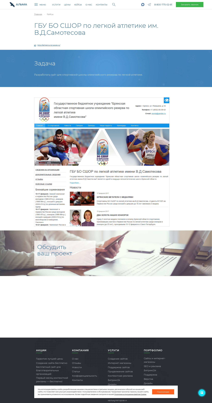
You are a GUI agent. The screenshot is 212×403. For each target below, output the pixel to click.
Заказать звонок (190, 4)
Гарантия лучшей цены (49, 358)
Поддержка (150, 374)
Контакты (101, 5)
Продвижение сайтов (120, 371)
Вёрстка (148, 379)
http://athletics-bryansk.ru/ (48, 45)
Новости (77, 367)
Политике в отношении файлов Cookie (130, 394)
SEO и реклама (152, 366)
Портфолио (153, 350)
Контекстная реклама (120, 376)
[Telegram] (149, 4)
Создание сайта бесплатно (51, 363)
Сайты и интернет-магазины (154, 360)
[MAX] (143, 4)
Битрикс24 (114, 380)
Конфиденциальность (84, 376)
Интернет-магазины (119, 363)
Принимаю (163, 392)
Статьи (76, 371)
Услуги (56, 5)
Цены (67, 5)
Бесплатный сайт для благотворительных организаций (48, 371)
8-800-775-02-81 (163, 4)
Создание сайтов (118, 358)
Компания (80, 350)
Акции (41, 350)
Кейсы (78, 5)
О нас (89, 5)
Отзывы (76, 363)
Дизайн (112, 384)
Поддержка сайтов (119, 367)
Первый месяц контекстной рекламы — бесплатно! (52, 380)
